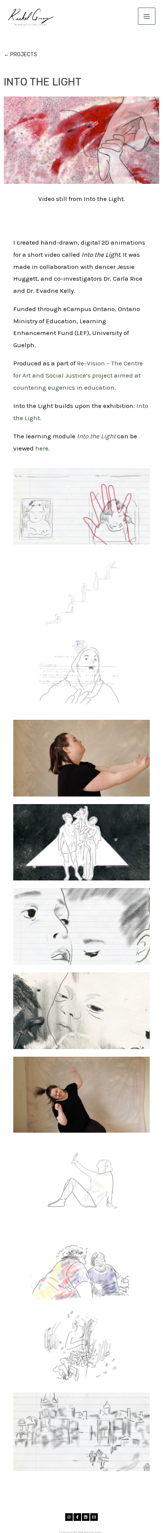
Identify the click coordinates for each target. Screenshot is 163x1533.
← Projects (20, 54)
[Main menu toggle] (146, 16)
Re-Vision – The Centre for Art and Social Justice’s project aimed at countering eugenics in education (78, 375)
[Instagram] (69, 1517)
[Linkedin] (85, 1517)
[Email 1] (94, 1517)
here (42, 448)
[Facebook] (77, 1517)
